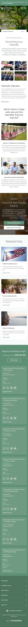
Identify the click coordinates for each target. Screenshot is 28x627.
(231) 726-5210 (20, 355)
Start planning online (14, 223)
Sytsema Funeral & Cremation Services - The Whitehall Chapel (14, 551)
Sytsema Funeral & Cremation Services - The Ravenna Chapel (14, 430)
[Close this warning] (26, 2)
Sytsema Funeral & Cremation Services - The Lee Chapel (14, 369)
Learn (5, 102)
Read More (10, 3)
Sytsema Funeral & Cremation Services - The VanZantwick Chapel (14, 490)
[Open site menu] (25, 8)
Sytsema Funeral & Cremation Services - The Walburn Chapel (14, 521)
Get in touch (14, 360)
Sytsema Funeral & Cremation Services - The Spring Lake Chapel (14, 399)
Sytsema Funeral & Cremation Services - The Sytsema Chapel (14, 460)
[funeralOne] (17, 620)
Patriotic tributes (10, 86)
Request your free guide (14, 227)
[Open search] (21, 8)
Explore (7, 391)
